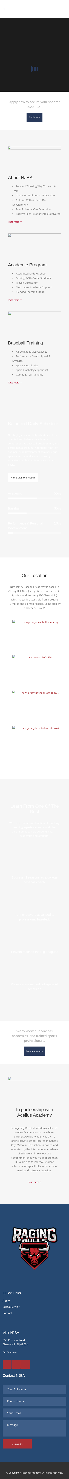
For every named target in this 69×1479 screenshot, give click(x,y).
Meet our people (34, 1051)
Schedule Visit (11, 1307)
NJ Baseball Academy (30, 1472)
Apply (6, 1300)
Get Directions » (10, 1352)
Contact (7, 1313)
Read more (13, 222)
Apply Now (34, 117)
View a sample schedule (22, 477)
